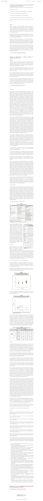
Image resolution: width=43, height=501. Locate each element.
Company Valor (24, 499)
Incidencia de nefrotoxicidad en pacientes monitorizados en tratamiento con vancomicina (21, 486)
